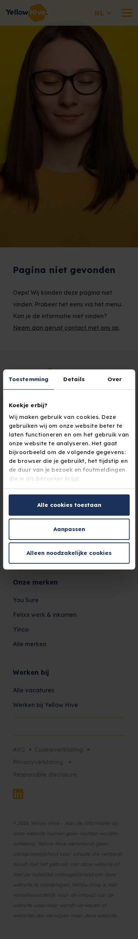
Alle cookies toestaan (69, 504)
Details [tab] (74, 379)
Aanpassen (69, 529)
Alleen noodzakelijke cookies (69, 552)
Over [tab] (114, 379)
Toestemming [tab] (28, 379)
